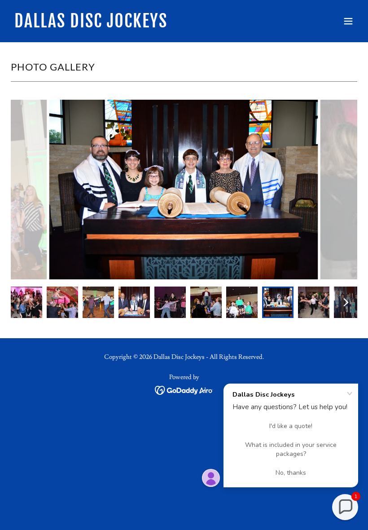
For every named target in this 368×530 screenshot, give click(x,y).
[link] (90, 25)
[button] (348, 21)
